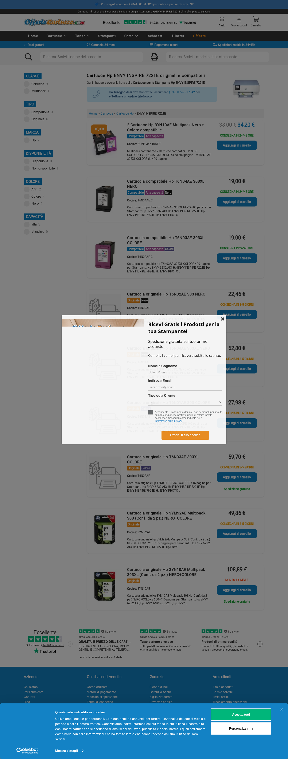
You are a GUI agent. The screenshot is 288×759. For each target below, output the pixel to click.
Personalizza (238, 728)
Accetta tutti (241, 714)
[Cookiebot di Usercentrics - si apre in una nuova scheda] (27, 751)
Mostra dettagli (66, 750)
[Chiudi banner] (281, 709)
